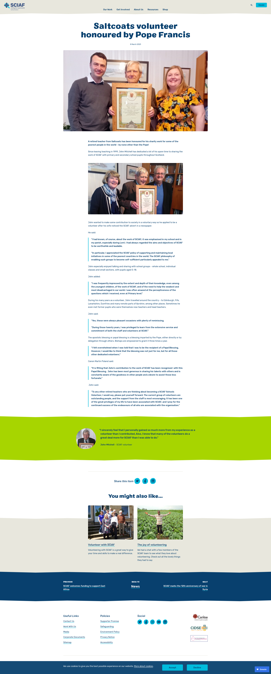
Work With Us (69, 626)
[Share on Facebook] (145, 481)
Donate (261, 5)
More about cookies (143, 666)
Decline (197, 667)
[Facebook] (146, 621)
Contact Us (68, 621)
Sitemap (67, 642)
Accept (172, 667)
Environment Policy (110, 631)
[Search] (251, 5)
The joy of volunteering (160, 533)
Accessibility (106, 642)
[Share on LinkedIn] (153, 481)
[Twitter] (139, 621)
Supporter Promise (109, 621)
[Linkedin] (165, 621)
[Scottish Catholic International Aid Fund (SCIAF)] (14, 6)
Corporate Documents (74, 637)
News (135, 586)
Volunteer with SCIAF (111, 533)
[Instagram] (152, 622)
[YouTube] (158, 621)
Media (66, 631)
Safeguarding (107, 626)
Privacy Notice (107, 637)
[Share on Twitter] (137, 481)
